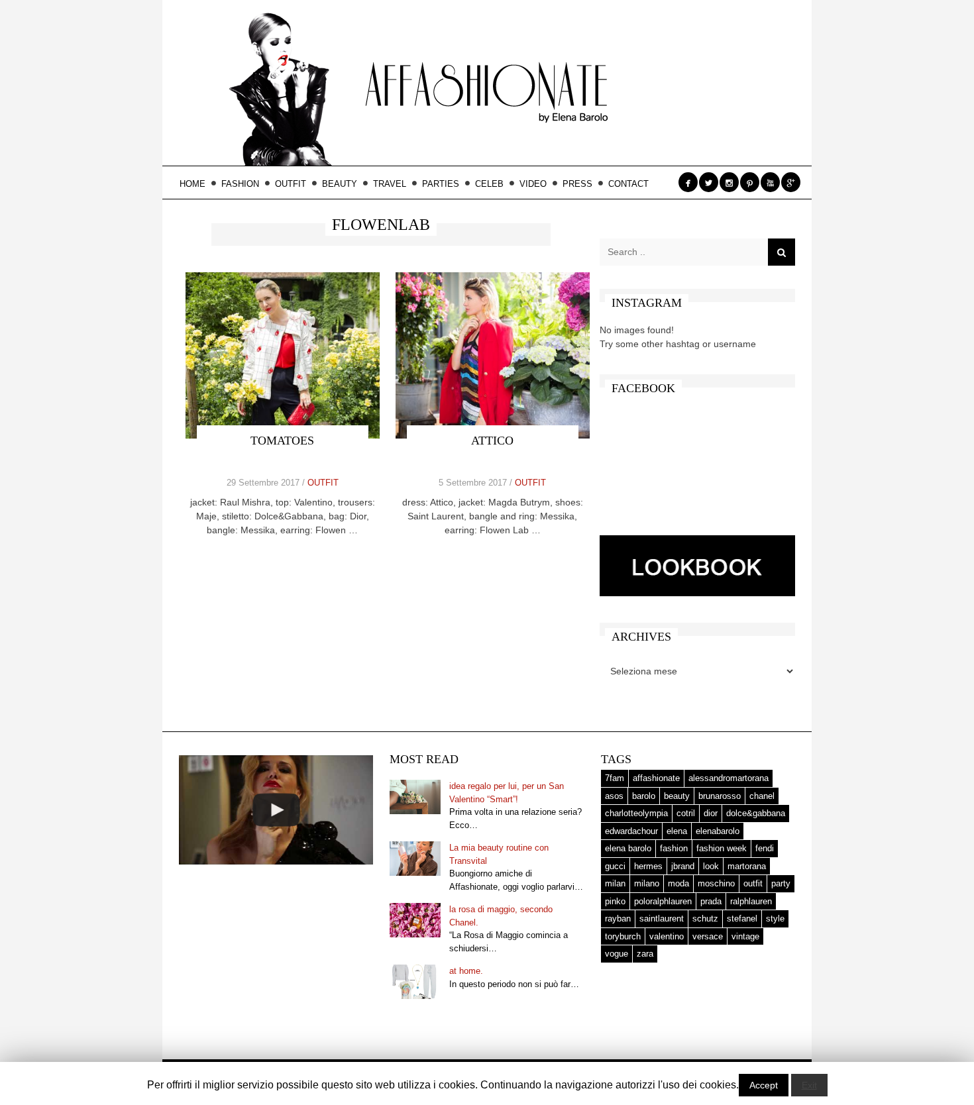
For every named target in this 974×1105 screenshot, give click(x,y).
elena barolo (628, 848)
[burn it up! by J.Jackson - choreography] (276, 810)
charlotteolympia (636, 813)
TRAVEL (389, 184)
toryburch (623, 936)
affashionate (656, 778)
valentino (666, 936)
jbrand (682, 866)
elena (677, 831)
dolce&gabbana (755, 813)
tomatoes (282, 440)
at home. (466, 971)
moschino (716, 883)
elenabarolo (717, 831)
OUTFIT (290, 184)
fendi (764, 848)
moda (678, 883)
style (775, 918)
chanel (762, 796)
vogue (616, 954)
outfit (753, 883)
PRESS (577, 184)
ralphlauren (751, 901)
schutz (705, 918)
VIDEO (533, 184)
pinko (615, 901)
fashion (674, 848)
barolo (643, 796)
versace (707, 936)
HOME (192, 184)
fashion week (721, 848)
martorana (747, 866)
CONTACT (628, 184)
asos (614, 796)
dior (711, 813)
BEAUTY (339, 184)
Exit (809, 1085)
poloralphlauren (663, 901)
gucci (615, 866)
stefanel (742, 918)
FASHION (240, 184)
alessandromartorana (728, 778)
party (780, 883)
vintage (745, 936)
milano (646, 883)
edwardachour (631, 831)
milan (615, 883)
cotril (685, 813)
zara (645, 954)
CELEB (489, 184)
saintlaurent (661, 918)
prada (711, 901)
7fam (614, 778)
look (711, 866)
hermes (648, 866)
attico (492, 440)
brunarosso (719, 796)
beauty (677, 796)
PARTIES (440, 184)
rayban (618, 918)
